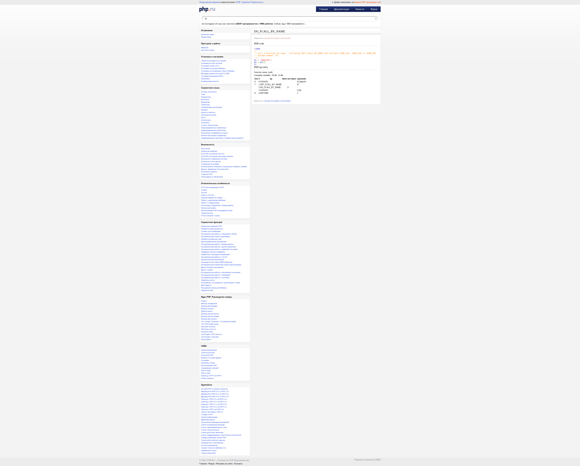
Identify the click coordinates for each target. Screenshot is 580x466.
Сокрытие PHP (206, 174)
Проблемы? (205, 79)
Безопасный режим (208, 208)
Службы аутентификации (210, 231)
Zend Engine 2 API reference (211, 334)
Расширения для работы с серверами (215, 275)
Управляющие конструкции (211, 107)
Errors (203, 117)
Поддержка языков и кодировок (213, 252)
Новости (359, 9)
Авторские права (207, 34)
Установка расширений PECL (212, 76)
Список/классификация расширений (215, 422)
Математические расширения (212, 259)
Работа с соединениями (210, 203)
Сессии (204, 192)
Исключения (206, 120)
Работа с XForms (207, 195)
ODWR (378, 460)
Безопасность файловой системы (214, 159)
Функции (204, 110)
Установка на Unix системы (211, 63)
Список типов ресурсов (210, 430)
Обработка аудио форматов (212, 229)
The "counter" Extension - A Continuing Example (218, 321)
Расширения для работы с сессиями (215, 277)
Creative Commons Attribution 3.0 (213, 448)
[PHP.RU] (207, 9)
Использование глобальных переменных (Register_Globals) (224, 166)
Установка (205, 360)
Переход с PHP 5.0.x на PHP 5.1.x (214, 407)
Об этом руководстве (209, 445)
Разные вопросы (207, 378)
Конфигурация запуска (210, 81)
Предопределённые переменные (213, 128)
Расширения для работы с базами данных (217, 244)
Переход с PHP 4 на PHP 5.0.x (212, 409)
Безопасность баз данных (211, 161)
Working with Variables (209, 306)
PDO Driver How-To (208, 329)
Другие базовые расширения (212, 267)
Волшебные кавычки (209, 172)
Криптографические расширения (213, 242)
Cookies (204, 190)
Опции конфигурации (209, 417)
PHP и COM (205, 373)
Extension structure (208, 327)
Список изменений (208, 453)
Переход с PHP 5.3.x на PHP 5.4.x (214, 399)
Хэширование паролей (209, 368)
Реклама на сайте (224, 464)
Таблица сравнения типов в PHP (213, 438)
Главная (323, 9)
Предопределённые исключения (213, 130)
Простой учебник (207, 50)
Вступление (205, 148)
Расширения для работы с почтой (214, 257)
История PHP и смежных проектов (214, 389)
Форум (374, 9)
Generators (205, 123)
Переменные (206, 97)
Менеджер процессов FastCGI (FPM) (215, 73)
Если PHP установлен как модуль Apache (217, 156)
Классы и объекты (208, 112)
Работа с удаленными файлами (213, 200)
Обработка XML (207, 290)
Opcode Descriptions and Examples (277, 38)
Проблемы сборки (208, 363)
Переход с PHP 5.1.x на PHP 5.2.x (214, 404)
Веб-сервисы (206, 285)
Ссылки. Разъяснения (209, 125)
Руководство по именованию (212, 443)
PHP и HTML (206, 370)
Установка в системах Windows (213, 68)
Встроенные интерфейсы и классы (214, 133)
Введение (204, 47)
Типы (203, 94)
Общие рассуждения (209, 151)
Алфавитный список (209, 450)
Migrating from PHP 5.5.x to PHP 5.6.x (215, 394)
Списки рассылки (207, 353)
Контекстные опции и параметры (213, 135)
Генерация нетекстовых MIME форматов (216, 262)
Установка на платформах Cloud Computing (217, 71)
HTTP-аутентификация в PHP (212, 187)
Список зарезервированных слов (214, 427)
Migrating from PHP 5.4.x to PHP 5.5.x (215, 396)
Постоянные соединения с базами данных (217, 205)
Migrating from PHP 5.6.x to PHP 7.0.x (215, 391)
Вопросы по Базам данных (211, 358)
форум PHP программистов (367, 2)
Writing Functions (207, 309)
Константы (205, 99)
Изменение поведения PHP (211, 226)
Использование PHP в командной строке (216, 210)
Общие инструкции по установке (213, 61)
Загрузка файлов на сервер (211, 198)
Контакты (238, 464)
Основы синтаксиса (208, 92)
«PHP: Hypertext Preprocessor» (249, 2)
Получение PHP (207, 355)
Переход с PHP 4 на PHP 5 (211, 376)
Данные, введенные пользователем (215, 169)
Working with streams (209, 319)
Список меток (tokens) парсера (213, 440)
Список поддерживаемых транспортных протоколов (221, 435)
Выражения (205, 102)
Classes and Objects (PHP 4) (212, 412)
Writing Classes (207, 311)
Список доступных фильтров (212, 432)
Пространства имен (208, 115)
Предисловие (206, 37)
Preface (204, 301)
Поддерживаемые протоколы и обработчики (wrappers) (222, 138)
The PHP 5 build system (210, 324)
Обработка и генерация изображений (215, 254)
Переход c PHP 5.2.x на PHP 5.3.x (214, 402)
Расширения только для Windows (214, 288)
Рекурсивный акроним (209, 2)
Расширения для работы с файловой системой (219, 249)
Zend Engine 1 (206, 339)
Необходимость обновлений (212, 177)
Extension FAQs (207, 332)
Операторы (205, 105)
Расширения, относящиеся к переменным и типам (220, 283)
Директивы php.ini (207, 420)
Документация (341, 9)
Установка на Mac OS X (210, 66)
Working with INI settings (210, 316)
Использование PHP (209, 365)
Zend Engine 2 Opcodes (210, 337)
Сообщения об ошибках (210, 164)
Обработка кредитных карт (211, 239)
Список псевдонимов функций (212, 425)
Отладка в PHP (207, 414)
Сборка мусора (207, 213)
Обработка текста (208, 280)
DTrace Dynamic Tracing (210, 216)
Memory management (209, 303)
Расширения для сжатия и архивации (215, 236)
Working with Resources (210, 314)
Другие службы (207, 270)
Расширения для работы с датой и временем (218, 247)
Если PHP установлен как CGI (212, 154)
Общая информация (209, 350)
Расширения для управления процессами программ (221, 265)
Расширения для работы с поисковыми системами (220, 272)
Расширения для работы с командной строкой (219, 234)
